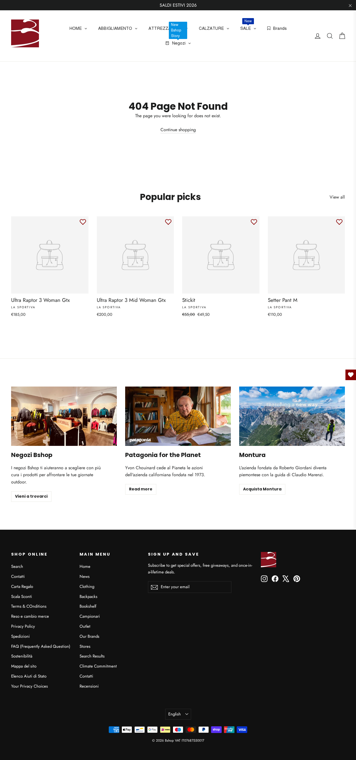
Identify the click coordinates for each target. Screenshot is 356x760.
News (85, 576)
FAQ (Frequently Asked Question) (40, 646)
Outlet (85, 626)
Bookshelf (88, 606)
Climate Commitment (98, 666)
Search (17, 566)
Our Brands (89, 636)
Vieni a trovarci (31, 496)
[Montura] (292, 416)
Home (85, 566)
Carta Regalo (22, 586)
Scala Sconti (21, 596)
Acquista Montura (262, 489)
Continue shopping (178, 129)
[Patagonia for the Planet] (178, 416)
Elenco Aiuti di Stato (28, 676)
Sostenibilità (21, 656)
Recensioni (89, 686)
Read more (140, 489)
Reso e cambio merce (30, 616)
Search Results (92, 656)
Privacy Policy (23, 626)
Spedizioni (20, 636)
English (174, 714)
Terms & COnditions (28, 606)
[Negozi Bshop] (64, 416)
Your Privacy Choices (29, 686)
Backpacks (88, 596)
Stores (85, 646)
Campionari (90, 616)
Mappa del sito (23, 666)
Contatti (18, 576)
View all (337, 197)
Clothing (87, 586)
